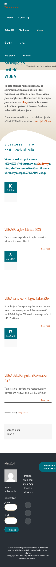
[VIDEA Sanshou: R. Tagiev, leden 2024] (26, 283)
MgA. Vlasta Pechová (31, 555)
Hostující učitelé (42, 121)
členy (25, 102)
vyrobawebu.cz (32, 558)
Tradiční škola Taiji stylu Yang (28, 479)
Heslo (7, 515)
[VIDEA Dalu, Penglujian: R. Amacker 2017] (26, 360)
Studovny (43, 164)
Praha (27, 488)
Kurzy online (22, 412)
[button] (37, 55)
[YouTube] (28, 513)
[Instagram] (28, 521)
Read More (45, 248)
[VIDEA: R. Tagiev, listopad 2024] (26, 214)
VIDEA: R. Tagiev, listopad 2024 (22, 229)
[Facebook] (28, 505)
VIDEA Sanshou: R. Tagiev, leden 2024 (27, 298)
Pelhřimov (28, 492)
